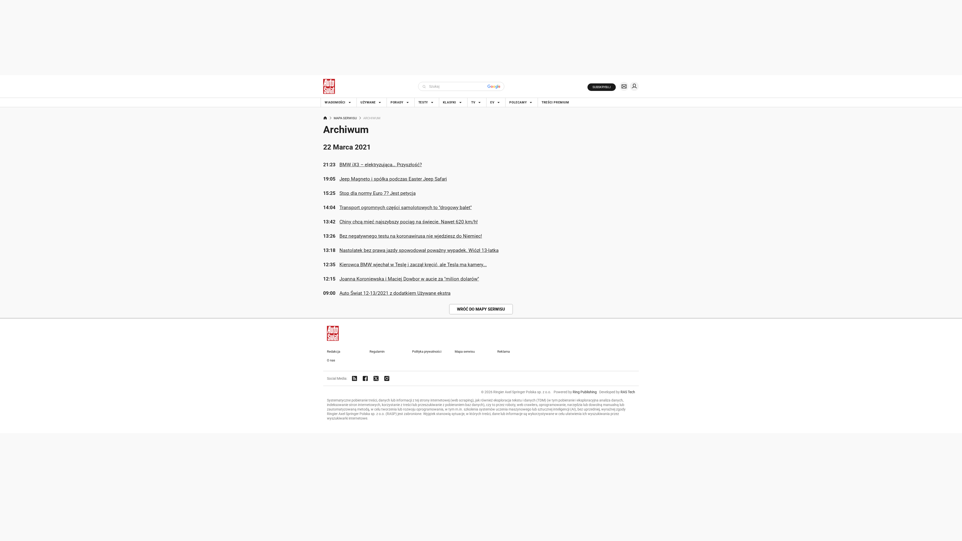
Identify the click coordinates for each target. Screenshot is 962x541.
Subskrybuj (601, 87)
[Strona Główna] (329, 86)
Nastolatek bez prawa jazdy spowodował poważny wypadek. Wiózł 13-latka (419, 250)
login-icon (634, 86)
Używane (368, 102)
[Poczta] (624, 86)
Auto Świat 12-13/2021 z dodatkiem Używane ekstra (394, 293)
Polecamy (518, 102)
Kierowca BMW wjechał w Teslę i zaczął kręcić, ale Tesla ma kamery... (413, 264)
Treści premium (555, 102)
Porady (397, 102)
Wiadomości (335, 102)
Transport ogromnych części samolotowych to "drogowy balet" (405, 207)
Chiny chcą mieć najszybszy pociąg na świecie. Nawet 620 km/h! (408, 222)
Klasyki (449, 102)
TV (473, 102)
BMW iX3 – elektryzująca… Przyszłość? (380, 165)
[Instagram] (386, 378)
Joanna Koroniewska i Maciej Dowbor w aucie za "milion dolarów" (409, 279)
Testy (423, 102)
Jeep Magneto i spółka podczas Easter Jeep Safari (393, 179)
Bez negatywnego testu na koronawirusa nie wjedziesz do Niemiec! (410, 236)
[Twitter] (376, 378)
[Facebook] (365, 378)
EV (492, 102)
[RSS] (354, 378)
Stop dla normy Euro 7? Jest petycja (377, 193)
